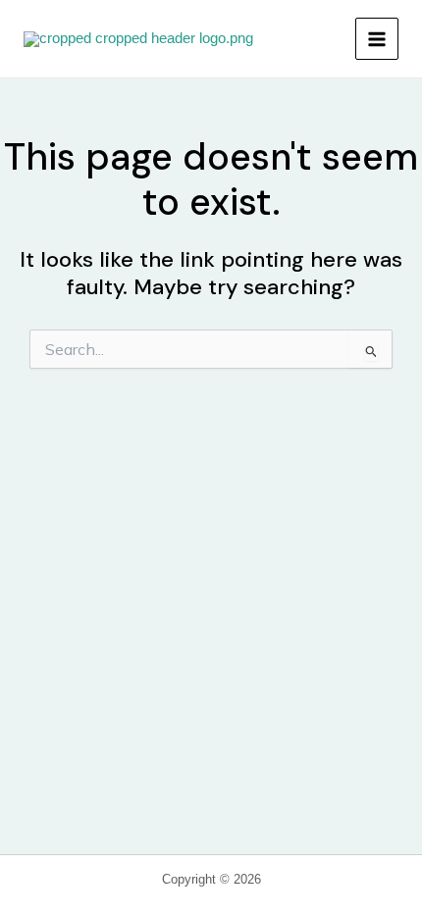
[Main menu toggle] (376, 39)
